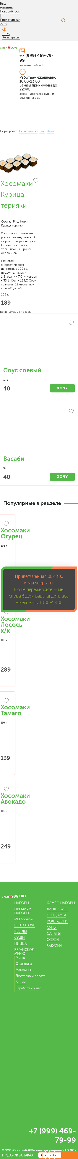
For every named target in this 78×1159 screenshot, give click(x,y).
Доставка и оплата (31, 976)
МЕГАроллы (23, 919)
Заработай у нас (29, 988)
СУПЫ (52, 927)
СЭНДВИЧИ (56, 915)
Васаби (13, 458)
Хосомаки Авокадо (15, 798)
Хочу (62, 388)
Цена (50, 131)
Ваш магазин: (6, 5)
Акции (21, 982)
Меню (20, 958)
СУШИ (19, 938)
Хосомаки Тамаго (15, 710)
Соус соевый (22, 370)
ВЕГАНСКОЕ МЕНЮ (24, 952)
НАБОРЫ (21, 903)
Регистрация (11, 37)
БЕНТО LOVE (24, 925)
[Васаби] (39, 431)
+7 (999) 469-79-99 (37, 58)
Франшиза (24, 964)
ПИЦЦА (20, 944)
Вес (42, 131)
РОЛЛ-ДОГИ (57, 921)
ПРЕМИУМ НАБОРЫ (22, 911)
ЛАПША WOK (57, 909)
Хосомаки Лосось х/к (15, 624)
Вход (6, 33)
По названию (28, 131)
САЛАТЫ (54, 934)
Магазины (23, 970)
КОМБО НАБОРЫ (61, 903)
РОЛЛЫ (20, 931)
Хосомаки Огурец (15, 533)
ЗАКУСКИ (54, 946)
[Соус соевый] (39, 342)
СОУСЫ (53, 940)
